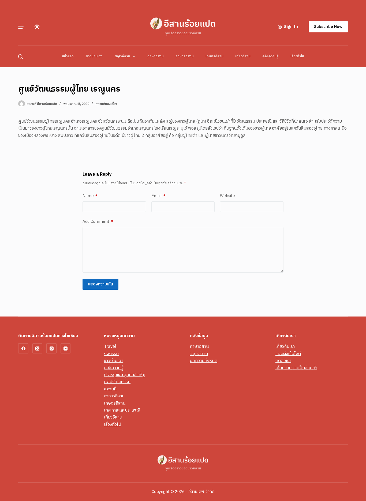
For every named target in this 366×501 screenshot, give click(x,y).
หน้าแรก (68, 56)
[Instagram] (51, 348)
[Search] (20, 56)
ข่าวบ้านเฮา (94, 56)
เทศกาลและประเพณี (122, 410)
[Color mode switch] (37, 26)
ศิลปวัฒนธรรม (117, 382)
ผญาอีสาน (122, 56)
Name (90, 196)
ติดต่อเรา (283, 360)
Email (158, 196)
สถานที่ (110, 389)
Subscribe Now (328, 26)
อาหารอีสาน (184, 56)
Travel (110, 346)
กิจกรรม (111, 353)
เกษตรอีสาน (214, 56)
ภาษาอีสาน (155, 56)
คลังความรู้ (270, 56)
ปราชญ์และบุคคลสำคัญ (124, 375)
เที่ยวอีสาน (242, 56)
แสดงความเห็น (100, 284)
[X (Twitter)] (37, 348)
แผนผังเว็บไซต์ (288, 353)
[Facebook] (23, 348)
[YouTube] (66, 348)
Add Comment (98, 222)
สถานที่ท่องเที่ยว (106, 104)
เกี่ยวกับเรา (285, 346)
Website (227, 196)
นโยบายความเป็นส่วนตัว (296, 368)
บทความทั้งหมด (203, 360)
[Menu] (21, 26)
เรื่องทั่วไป (297, 56)
